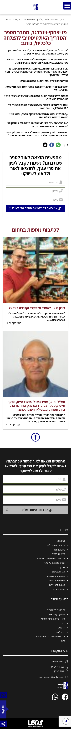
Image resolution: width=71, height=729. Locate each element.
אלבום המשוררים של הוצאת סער (50, 636)
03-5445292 (57, 661)
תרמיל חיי (60, 632)
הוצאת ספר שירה (57, 580)
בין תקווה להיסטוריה (56, 610)
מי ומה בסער (59, 549)
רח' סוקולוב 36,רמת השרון (57, 669)
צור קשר (61, 567)
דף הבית (64, 19)
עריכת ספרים (59, 589)
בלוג (63, 641)
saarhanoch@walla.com (51, 676)
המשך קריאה (15, 323)
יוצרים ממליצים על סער (47, 19)
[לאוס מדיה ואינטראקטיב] (35, 723)
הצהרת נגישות (58, 571)
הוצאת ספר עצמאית (56, 576)
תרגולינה (61, 627)
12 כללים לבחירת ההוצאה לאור (51, 558)
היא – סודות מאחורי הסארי (53, 618)
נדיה (63, 623)
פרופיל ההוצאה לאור (55, 545)
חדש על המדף (58, 554)
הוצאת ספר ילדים (57, 584)
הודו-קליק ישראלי (57, 614)
